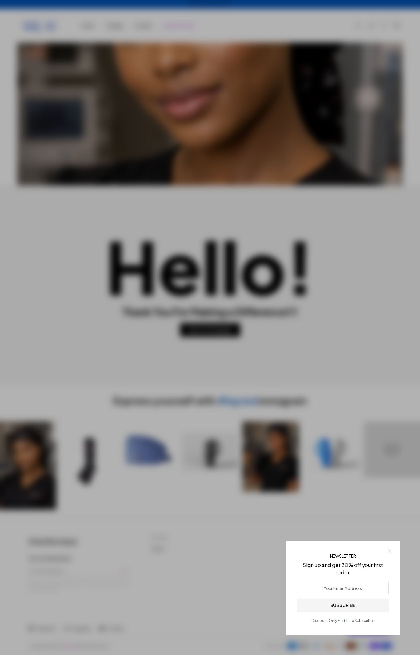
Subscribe (342, 605)
